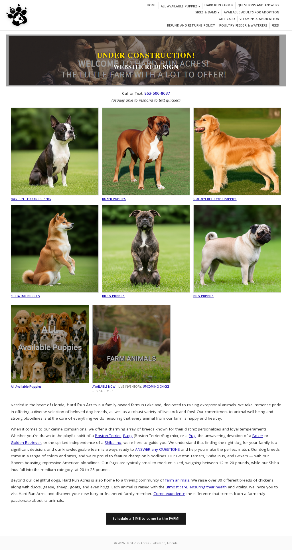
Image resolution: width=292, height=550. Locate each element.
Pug (192, 435)
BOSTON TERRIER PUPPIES (31, 199)
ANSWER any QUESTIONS (157, 449)
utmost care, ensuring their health (196, 487)
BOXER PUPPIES (114, 199)
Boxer (257, 435)
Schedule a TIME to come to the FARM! (146, 518)
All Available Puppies (26, 387)
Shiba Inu (113, 442)
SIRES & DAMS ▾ (207, 12)
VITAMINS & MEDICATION (259, 19)
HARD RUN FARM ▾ (218, 5)
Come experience (169, 493)
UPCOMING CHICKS (156, 387)
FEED (275, 25)
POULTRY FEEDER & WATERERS (243, 25)
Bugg (128, 435)
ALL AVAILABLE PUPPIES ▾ (180, 6)
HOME (152, 5)
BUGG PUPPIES (113, 296)
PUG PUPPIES (203, 296)
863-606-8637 (157, 93)
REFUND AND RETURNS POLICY (191, 25)
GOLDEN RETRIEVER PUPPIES (215, 199)
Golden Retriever (26, 442)
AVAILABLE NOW (103, 387)
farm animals (177, 480)
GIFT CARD (227, 19)
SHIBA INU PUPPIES (25, 296)
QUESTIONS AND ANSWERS (258, 5)
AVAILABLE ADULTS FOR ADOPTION (251, 12)
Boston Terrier (108, 435)
